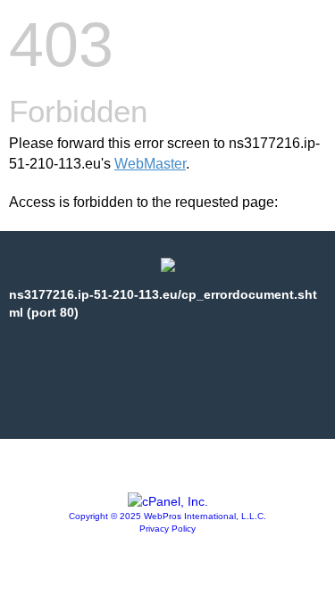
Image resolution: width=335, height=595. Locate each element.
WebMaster (150, 163)
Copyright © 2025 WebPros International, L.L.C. (167, 516)
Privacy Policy (167, 528)
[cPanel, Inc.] (168, 501)
